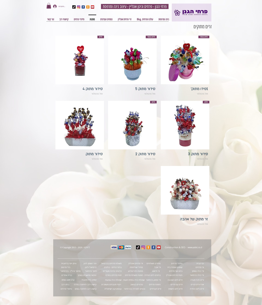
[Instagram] (143, 247)
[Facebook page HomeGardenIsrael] (83, 7)
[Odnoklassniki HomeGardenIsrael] (88, 7)
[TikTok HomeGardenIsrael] (74, 7)
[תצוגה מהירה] (79, 125)
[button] (48, 6)
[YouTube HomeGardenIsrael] (92, 7)
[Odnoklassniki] (148, 247)
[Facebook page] (153, 247)
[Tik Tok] (138, 247)
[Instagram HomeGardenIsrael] (78, 7)
